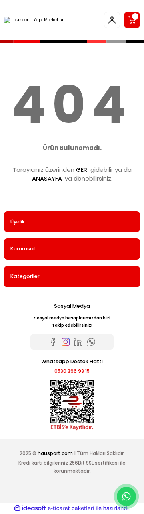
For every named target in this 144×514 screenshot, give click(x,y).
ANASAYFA (47, 178)
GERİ (82, 169)
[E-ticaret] (71, 508)
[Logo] (34, 20)
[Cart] (132, 20)
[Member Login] (112, 20)
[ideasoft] (30, 508)
